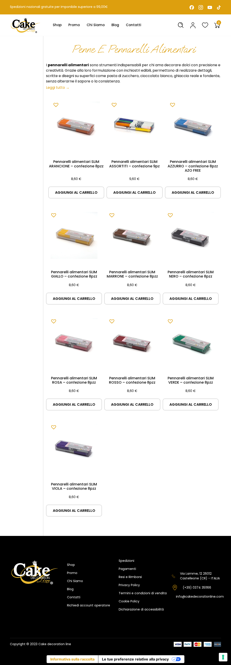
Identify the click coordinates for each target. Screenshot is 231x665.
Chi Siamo (96, 25)
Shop (57, 25)
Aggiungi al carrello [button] (76, 192)
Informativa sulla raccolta (72, 659)
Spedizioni (126, 560)
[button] (55, 104)
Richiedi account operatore (88, 605)
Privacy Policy (129, 585)
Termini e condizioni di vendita (143, 593)
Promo (74, 25)
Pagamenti (127, 569)
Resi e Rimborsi (130, 577)
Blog (115, 25)
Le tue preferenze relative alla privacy (135, 659)
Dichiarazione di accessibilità (141, 609)
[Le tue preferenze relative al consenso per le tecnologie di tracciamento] (223, 657)
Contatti (133, 25)
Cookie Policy (129, 601)
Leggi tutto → (57, 87)
